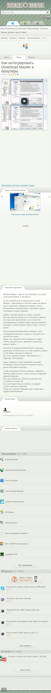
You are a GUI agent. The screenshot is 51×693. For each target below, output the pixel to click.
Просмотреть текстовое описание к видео (17, 185)
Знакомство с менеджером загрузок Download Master (28, 216)
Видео (44, 38)
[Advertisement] (25, 155)
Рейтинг (4, 74)
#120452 (30, 415)
